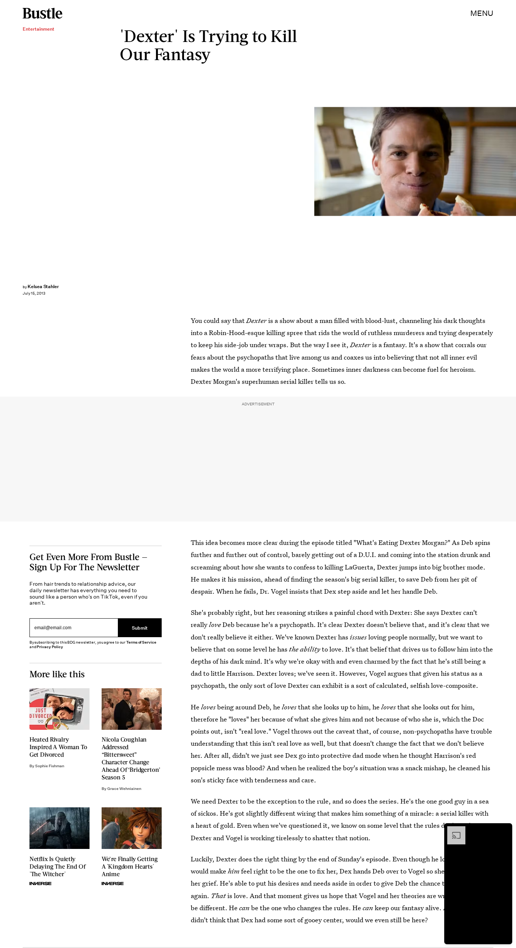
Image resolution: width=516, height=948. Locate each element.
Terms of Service (141, 642)
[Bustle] (42, 13)
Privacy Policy (50, 646)
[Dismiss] (504, 830)
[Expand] (452, 830)
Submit (140, 628)
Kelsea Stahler (43, 286)
